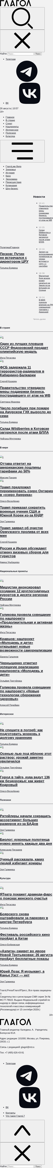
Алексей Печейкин (9, 705)
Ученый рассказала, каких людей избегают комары (22, 861)
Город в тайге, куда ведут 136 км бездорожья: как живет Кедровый (25, 781)
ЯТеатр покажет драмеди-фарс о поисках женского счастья (26, 896)
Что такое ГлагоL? (15, 1116)
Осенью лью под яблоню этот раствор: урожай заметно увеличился (26, 757)
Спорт (9, 123)
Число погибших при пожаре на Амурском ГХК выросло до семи (25, 412)
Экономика (11, 179)
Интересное (12, 130)
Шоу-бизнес (12, 188)
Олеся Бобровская (10, 944)
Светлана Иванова (10, 402)
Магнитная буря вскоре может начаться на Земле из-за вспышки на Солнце (44, 283)
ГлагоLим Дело (13, 166)
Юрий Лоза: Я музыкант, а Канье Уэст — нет (22, 973)
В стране (10, 120)
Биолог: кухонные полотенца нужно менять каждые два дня (26, 841)
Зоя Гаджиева (7, 521)
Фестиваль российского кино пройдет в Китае (25, 936)
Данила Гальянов (9, 656)
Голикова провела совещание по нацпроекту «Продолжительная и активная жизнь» (26, 620)
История (10, 172)
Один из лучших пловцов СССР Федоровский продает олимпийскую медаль (24, 347)
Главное (10, 117)
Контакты (10, 1113)
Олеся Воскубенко (9, 501)
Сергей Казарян (8, 381)
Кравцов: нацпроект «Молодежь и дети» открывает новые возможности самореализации (26, 644)
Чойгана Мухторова (10, 438)
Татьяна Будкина (9, 268)
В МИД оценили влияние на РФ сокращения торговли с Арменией (46, 306)
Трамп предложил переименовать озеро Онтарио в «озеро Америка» (26, 491)
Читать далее (39, 319)
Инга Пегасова (8, 357)
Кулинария (11, 185)
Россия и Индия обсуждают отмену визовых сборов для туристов (24, 552)
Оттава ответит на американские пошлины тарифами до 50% (20, 467)
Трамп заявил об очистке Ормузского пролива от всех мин (24, 531)
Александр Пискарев (11, 849)
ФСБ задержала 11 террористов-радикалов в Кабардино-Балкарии (22, 371)
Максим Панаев (8, 477)
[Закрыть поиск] (22, 41)
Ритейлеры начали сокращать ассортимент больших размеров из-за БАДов (25, 819)
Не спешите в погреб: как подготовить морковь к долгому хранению (21, 734)
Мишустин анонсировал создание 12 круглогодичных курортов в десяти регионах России (24, 593)
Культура (10, 136)
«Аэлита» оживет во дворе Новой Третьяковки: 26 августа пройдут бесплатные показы (26, 955)
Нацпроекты (12, 126)
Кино (8, 176)
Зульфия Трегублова (11, 681)
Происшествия (13, 182)
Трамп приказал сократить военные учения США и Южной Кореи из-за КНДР (22, 511)
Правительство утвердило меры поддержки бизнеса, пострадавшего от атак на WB (46, 213)
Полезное (11, 133)
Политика (5, 247)
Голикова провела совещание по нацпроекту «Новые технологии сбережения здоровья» (25, 693)
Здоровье (11, 169)
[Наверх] (22, 1131)
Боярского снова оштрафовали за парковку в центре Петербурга (24, 918)
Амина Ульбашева (9, 562)
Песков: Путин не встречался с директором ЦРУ (14, 257)
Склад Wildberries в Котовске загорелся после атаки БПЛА (44, 236)
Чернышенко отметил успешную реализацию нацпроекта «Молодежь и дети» (21, 668)
